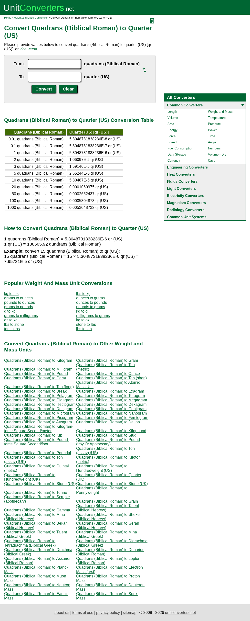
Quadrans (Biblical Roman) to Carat (35, 378)
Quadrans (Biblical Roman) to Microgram (39, 413)
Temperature (217, 118)
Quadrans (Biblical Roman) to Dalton (108, 422)
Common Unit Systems (186, 217)
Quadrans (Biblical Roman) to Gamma (37, 510)
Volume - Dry (217, 154)
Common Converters (185, 105)
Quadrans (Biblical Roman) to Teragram (110, 396)
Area (170, 124)
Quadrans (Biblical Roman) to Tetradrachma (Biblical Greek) (30, 543)
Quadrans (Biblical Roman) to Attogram (38, 422)
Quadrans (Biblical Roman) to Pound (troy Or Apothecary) (108, 442)
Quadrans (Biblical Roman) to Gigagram (38, 400)
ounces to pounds (91, 302)
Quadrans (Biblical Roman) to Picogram (38, 418)
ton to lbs (12, 329)
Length (172, 111)
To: (22, 76)
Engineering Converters (187, 167)
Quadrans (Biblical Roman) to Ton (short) (111, 378)
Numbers (214, 148)
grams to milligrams (21, 316)
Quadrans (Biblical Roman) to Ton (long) (39, 387)
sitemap (129, 612)
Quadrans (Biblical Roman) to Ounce (108, 374)
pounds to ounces (19, 302)
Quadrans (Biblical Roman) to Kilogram (38, 360)
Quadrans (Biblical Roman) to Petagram (38, 396)
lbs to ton (84, 329)
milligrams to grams (93, 316)
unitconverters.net (180, 612)
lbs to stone (14, 324)
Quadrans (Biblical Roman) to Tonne (35, 492)
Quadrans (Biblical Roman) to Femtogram (112, 418)
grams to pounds (18, 307)
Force (171, 136)
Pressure (214, 124)
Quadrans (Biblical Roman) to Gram (107, 360)
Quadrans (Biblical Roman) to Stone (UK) (112, 484)
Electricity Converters (185, 195)
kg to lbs (11, 294)
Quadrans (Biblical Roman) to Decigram (38, 409)
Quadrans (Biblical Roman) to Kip (33, 435)
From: (19, 63)
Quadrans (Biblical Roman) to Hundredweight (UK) (29, 477)
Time (211, 136)
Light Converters (181, 188)
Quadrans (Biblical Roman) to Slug (106, 435)
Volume (172, 118)
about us (61, 612)
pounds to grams (90, 307)
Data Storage (176, 154)
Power (212, 130)
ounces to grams (90, 298)
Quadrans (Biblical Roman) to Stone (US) (40, 484)
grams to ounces (18, 298)
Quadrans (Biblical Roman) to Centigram (111, 409)
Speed (172, 142)
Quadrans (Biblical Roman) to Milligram (38, 369)
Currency (173, 160)
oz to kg (11, 320)
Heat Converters (181, 174)
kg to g (82, 311)
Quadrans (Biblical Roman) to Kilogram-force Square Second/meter (38, 428)
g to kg (10, 311)
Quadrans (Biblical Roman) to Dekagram (111, 404)
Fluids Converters (182, 181)
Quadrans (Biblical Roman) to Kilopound (111, 431)
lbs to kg (83, 294)
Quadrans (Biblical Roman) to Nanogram (111, 413)
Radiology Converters (185, 210)
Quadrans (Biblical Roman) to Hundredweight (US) (101, 468)
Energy (172, 130)
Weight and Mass (220, 111)
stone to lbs (86, 324)
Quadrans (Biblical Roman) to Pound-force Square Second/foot (36, 442)
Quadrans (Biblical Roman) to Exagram (110, 391)
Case (211, 160)
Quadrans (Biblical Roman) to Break (35, 391)
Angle (212, 142)
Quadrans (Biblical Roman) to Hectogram (39, 404)
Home (7, 17)
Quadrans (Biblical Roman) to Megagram (111, 400)
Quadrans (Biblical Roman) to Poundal (37, 453)
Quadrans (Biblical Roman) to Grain (107, 501)
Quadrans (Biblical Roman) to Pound (36, 374)
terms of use (82, 612)
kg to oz (83, 320)
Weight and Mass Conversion (30, 17)
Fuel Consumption (180, 148)
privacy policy (108, 612)
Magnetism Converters (186, 203)
